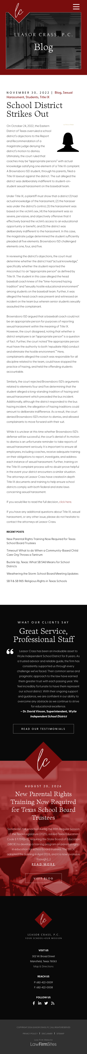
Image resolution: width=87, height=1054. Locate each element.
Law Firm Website (43, 1040)
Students (32, 97)
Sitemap (60, 1034)
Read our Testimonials (43, 729)
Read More (43, 864)
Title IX (45, 97)
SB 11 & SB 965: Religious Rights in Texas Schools (37, 581)
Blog (58, 92)
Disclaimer (47, 1034)
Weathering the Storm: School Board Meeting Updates (42, 573)
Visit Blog (44, 878)
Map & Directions (43, 966)
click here (65, 502)
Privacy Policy (30, 1034)
